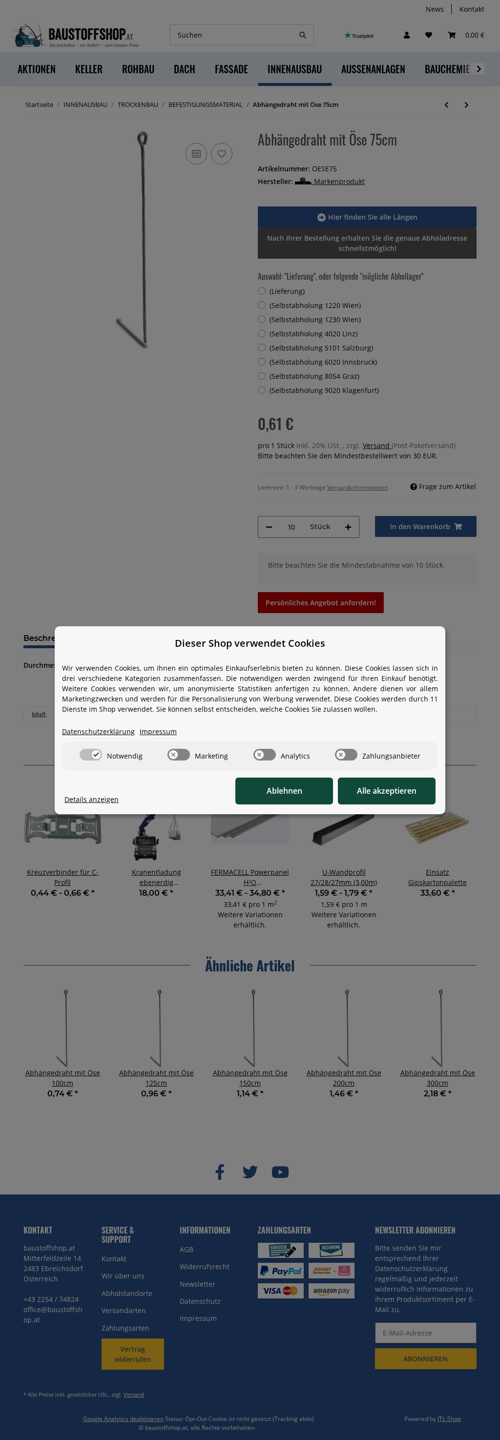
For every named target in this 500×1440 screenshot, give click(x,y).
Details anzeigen (91, 799)
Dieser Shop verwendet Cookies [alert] (250, 643)
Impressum (158, 731)
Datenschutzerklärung (98, 731)
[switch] (91, 755)
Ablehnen (284, 790)
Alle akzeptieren (387, 790)
